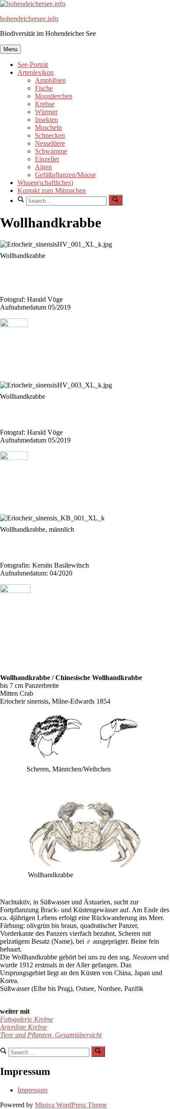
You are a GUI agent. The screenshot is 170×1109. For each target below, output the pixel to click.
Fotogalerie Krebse (26, 1019)
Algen (43, 167)
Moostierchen (53, 96)
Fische (44, 88)
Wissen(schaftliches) (45, 182)
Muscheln (48, 127)
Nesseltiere (50, 143)
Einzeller (47, 159)
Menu (10, 49)
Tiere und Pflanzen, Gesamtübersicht (51, 1035)
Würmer (46, 111)
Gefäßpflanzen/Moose (65, 174)
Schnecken (50, 135)
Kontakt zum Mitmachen (51, 190)
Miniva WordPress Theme (71, 1105)
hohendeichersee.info (29, 18)
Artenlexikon (35, 72)
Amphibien (50, 80)
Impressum (32, 1090)
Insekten (46, 119)
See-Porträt (32, 64)
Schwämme (51, 151)
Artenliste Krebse (23, 1027)
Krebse (44, 104)
